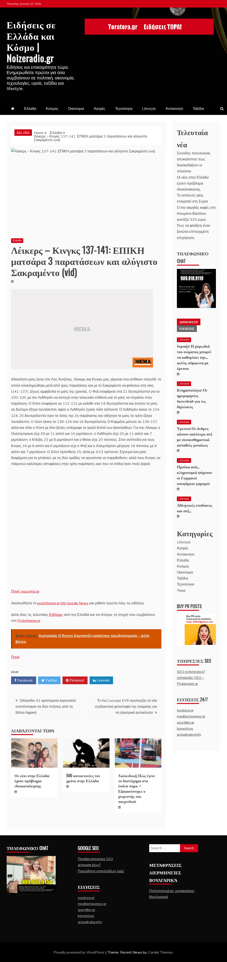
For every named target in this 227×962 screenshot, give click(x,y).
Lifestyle (149, 108)
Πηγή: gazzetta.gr (25, 591)
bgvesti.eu (185, 728)
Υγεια (181, 590)
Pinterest (76, 680)
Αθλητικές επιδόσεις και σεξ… (194, 507)
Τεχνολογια (123, 108)
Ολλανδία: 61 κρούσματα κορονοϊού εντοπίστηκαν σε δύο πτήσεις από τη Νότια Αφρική (46, 706)
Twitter (51, 680)
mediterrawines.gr (191, 716)
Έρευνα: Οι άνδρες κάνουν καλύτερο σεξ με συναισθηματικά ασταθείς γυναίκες (194, 436)
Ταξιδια (198, 108)
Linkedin (103, 680)
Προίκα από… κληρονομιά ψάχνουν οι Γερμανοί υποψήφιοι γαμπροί (194, 475)
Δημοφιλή (188, 321)
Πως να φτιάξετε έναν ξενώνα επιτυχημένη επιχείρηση (193, 231)
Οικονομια (76, 108)
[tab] (188, 322)
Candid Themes (160, 952)
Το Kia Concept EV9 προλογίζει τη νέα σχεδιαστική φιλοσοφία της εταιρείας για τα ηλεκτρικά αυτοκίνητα (126, 706)
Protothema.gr (29, 620)
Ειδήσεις (56, 614)
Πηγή (15, 657)
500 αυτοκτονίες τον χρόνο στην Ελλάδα (83, 778)
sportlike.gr (185, 722)
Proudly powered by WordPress (79, 952)
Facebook (24, 680)
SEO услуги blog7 (191, 671)
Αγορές (99, 108)
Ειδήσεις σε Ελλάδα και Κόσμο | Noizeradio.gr (31, 41)
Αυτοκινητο (174, 108)
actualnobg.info (189, 734)
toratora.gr (185, 710)
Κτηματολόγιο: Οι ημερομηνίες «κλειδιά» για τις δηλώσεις (192, 398)
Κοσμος (52, 108)
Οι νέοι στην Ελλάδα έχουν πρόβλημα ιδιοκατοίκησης (31, 781)
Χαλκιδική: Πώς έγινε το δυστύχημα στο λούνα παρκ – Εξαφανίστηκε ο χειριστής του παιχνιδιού (136, 788)
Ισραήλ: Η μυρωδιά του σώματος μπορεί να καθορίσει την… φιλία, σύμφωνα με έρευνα (194, 357)
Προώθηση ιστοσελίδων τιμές (101, 871)
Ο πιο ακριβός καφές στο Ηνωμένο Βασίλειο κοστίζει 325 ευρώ (196, 213)
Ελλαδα (30, 108)
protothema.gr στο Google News (62, 603)
